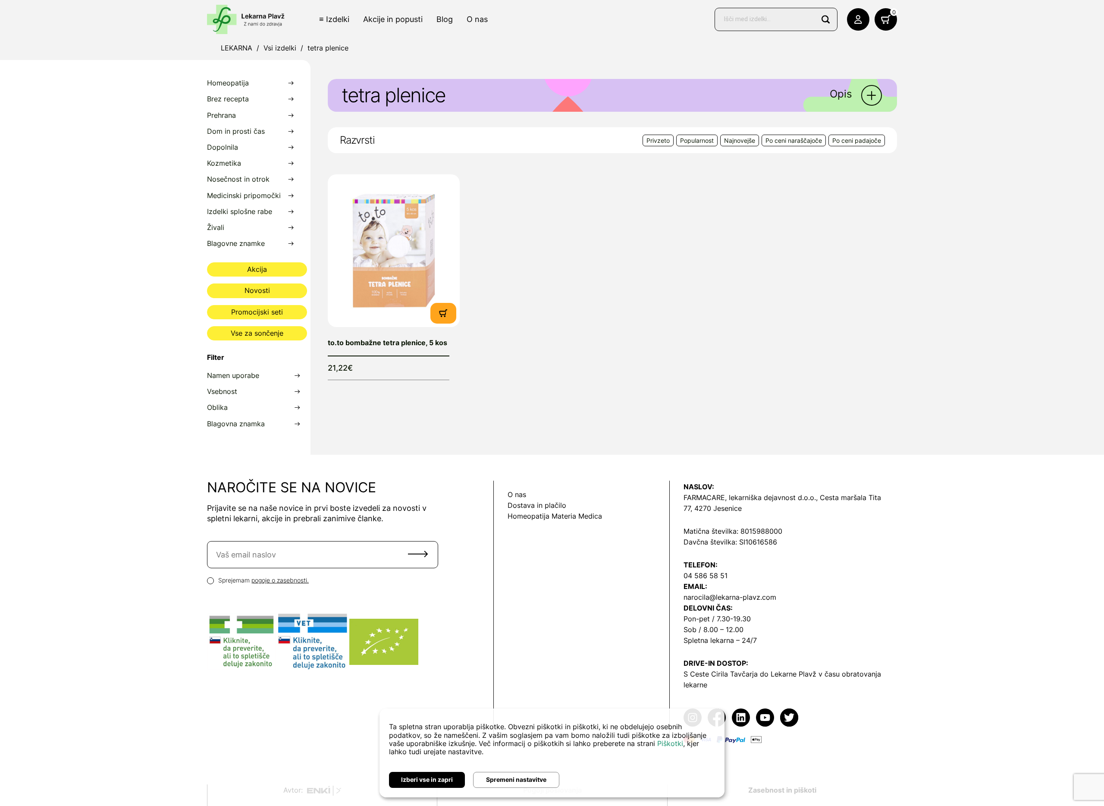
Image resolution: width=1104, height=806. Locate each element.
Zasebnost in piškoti (782, 790)
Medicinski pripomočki (244, 196)
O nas (477, 19)
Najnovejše (739, 140)
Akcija (257, 269)
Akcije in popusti (393, 19)
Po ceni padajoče (856, 140)
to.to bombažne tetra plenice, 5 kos (387, 342)
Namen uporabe (233, 376)
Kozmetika (224, 163)
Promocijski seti (257, 312)
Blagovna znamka (236, 424)
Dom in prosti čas (236, 131)
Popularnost (697, 140)
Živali (215, 228)
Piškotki (670, 743)
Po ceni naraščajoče (793, 140)
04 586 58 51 (706, 575)
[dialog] (552, 752)
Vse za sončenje (257, 333)
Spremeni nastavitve (516, 779)
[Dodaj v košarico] (443, 312)
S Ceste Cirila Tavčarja (721, 674)
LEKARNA (236, 48)
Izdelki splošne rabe (239, 212)
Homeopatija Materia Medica (555, 516)
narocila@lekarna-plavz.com (730, 597)
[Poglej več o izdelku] (394, 250)
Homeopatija (228, 83)
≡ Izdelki (334, 19)
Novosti (257, 290)
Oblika (217, 407)
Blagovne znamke (236, 243)
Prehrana (221, 115)
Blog (444, 19)
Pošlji (418, 554)
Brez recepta (228, 99)
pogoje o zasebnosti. (280, 580)
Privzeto (658, 140)
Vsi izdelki (279, 48)
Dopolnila (222, 147)
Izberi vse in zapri (427, 779)
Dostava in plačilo (537, 505)
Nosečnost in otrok (238, 179)
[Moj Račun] (858, 19)
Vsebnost (222, 391)
